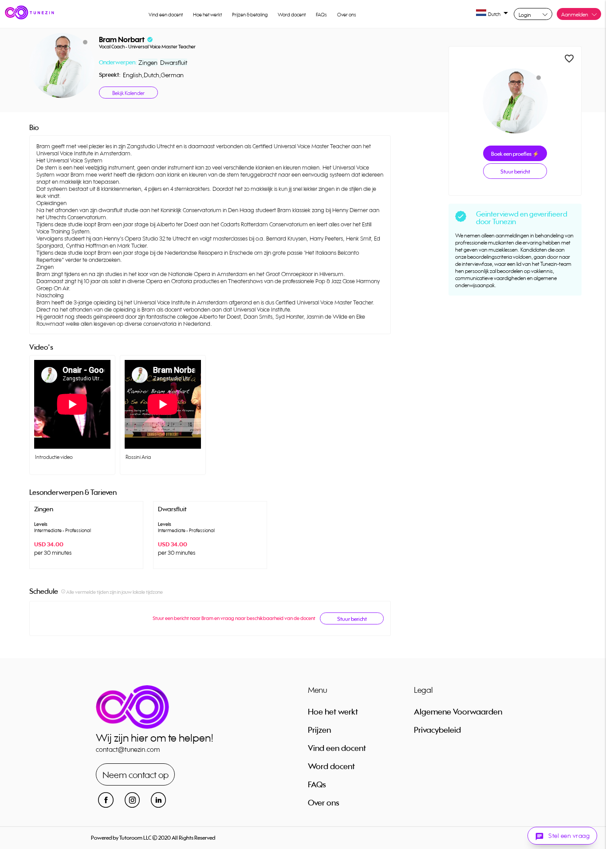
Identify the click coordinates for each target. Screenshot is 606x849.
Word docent (292, 15)
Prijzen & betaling (250, 15)
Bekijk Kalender (128, 93)
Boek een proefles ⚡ (515, 153)
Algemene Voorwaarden (458, 711)
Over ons (346, 15)
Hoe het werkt (207, 15)
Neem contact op (135, 774)
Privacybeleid (437, 729)
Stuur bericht (352, 619)
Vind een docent (166, 15)
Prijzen (319, 729)
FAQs (321, 15)
